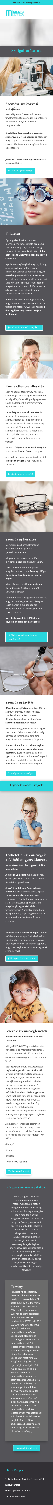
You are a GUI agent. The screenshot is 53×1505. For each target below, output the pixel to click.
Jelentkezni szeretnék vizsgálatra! (24, 327)
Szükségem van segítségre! (21, 773)
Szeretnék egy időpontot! (20, 171)
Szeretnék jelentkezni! (26, 1448)
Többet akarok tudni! (18, 1171)
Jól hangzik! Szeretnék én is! (21, 958)
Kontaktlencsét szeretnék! (20, 474)
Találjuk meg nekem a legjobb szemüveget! (22, 637)
